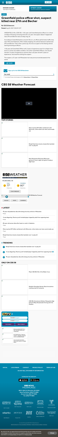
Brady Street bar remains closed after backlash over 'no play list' (41, 144)
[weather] (4, 185)
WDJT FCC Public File (15, 424)
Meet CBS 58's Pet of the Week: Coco (39, 272)
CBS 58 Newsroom (8, 25)
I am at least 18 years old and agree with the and (21, 77)
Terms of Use (27, 77)
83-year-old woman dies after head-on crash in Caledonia (18, 223)
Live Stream (15, 367)
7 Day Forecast (15, 191)
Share (49, 2)
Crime (4, 14)
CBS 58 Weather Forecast (35, 195)
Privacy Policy (35, 77)
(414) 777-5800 (33, 394)
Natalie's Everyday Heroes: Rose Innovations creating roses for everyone (41, 287)
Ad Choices (45, 424)
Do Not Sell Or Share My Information (31, 371)
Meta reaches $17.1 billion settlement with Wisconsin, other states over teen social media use (41, 129)
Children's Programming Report (37, 424)
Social (5, 367)
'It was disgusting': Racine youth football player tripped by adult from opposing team (26, 217)
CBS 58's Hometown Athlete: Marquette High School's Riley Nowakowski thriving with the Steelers (41, 302)
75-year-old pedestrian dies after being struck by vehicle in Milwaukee (22, 211)
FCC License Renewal (23, 424)
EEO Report (29, 424)
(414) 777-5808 (34, 392)
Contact (26, 367)
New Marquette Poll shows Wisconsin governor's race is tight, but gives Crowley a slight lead (41, 160)
